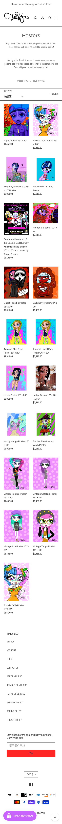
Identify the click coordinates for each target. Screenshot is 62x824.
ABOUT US (11, 650)
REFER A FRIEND (14, 676)
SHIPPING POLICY (15, 702)
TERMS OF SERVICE (16, 693)
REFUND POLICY (14, 711)
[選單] (56, 17)
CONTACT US (13, 667)
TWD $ (30, 774)
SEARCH (10, 641)
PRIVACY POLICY (14, 719)
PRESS (10, 658)
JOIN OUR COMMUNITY (17, 685)
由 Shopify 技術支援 (37, 813)
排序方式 (8, 91)
